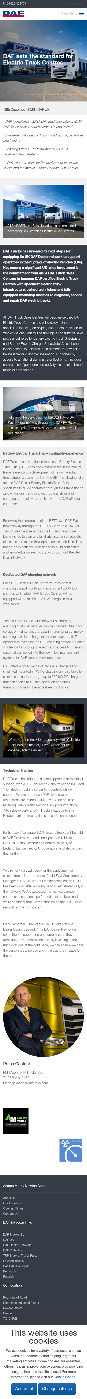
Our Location (12, 1203)
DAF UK (8, 1240)
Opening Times (13, 1208)
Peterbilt (8, 1276)
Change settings (57, 1389)
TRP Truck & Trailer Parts (20, 1255)
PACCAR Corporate (16, 1266)
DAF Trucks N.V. (14, 1234)
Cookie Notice (64, 1377)
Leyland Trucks (13, 1261)
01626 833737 (16, 3)
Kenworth (9, 1271)
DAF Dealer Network (17, 1245)
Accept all (24, 1389)
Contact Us (10, 1213)
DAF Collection (78, 4)
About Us (9, 1198)
